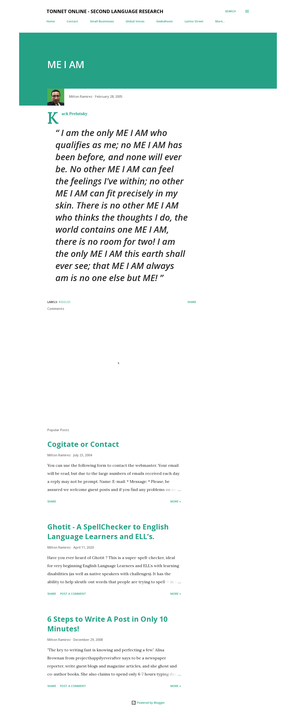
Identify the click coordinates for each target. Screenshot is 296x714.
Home (51, 21)
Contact (72, 21)
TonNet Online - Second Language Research (105, 11)
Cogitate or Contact (83, 444)
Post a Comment (73, 594)
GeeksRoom (164, 21)
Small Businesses (102, 21)
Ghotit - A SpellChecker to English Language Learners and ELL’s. (108, 531)
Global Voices (135, 21)
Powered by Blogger (150, 703)
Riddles (64, 302)
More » (175, 501)
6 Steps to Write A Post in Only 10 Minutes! (107, 624)
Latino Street (194, 21)
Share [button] (191, 302)
